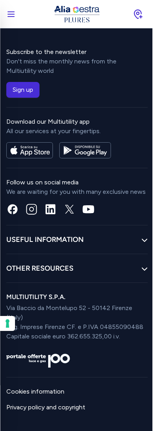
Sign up (23, 89)
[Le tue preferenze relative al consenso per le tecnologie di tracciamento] (7, 323)
